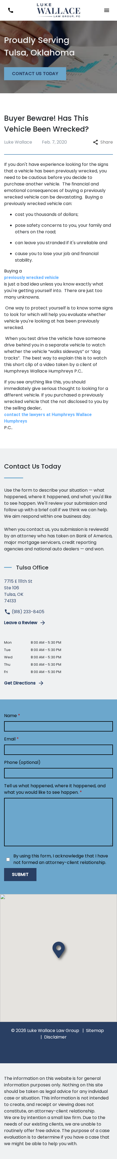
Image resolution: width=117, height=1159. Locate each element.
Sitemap (95, 1030)
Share (106, 142)
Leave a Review (20, 622)
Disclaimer (55, 1037)
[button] (106, 10)
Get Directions (20, 683)
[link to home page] (58, 10)
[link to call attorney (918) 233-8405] (10, 10)
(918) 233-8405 (27, 612)
